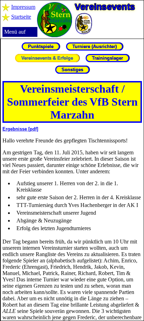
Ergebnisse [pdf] (20, 129)
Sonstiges (72, 69)
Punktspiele (40, 46)
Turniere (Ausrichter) (94, 46)
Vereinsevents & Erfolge (47, 58)
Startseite (21, 17)
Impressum (23, 7)
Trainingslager (107, 58)
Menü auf (15, 32)
